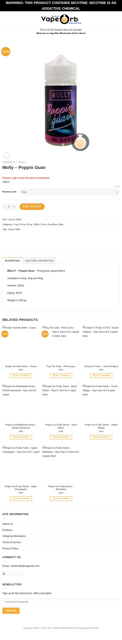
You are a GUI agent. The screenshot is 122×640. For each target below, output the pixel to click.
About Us (7, 524)
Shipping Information (14, 536)
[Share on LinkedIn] (34, 236)
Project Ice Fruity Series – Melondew (61, 488)
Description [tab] (12, 261)
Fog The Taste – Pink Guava (61, 366)
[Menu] (4, 19)
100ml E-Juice (40, 224)
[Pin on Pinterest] (28, 236)
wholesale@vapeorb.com (25, 566)
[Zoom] (6, 155)
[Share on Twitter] (16, 236)
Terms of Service (11, 542)
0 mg (16, 224)
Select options (20, 375)
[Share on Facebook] (11, 236)
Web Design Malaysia (61, 631)
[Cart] (118, 19)
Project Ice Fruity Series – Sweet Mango (101, 426)
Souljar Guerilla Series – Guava (21, 366)
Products (8, 162)
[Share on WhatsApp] (5, 236)
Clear (117, 187)
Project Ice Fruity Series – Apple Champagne (21, 488)
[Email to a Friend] (22, 236)
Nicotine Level (9, 192)
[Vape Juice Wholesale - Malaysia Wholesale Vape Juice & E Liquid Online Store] (61, 19)
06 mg (29, 224)
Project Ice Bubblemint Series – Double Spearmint (21, 426)
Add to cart (32, 206)
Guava (11, 229)
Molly (22, 162)
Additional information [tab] (39, 261)
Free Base (52, 224)
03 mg (22, 224)
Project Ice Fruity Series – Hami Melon (61, 426)
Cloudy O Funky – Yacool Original (101, 366)
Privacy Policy (10, 548)
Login (14, 178)
